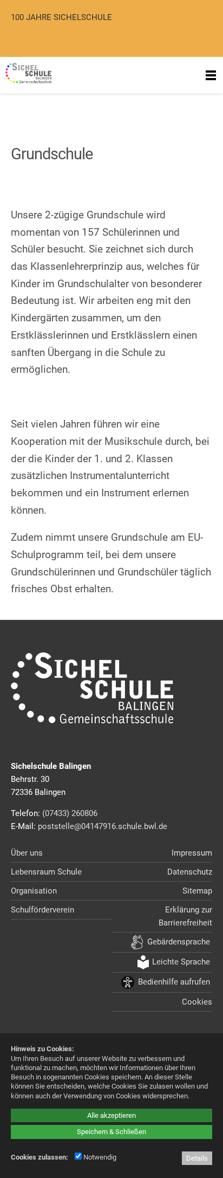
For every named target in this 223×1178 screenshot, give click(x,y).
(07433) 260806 (69, 813)
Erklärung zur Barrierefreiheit (185, 916)
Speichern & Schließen (111, 1132)
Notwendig (99, 1157)
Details (197, 1158)
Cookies (197, 1002)
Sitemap (197, 891)
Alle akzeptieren (111, 1115)
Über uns (27, 853)
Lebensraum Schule (46, 872)
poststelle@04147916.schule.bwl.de (102, 826)
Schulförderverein (42, 910)
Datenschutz (189, 872)
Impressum (192, 853)
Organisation (34, 891)
